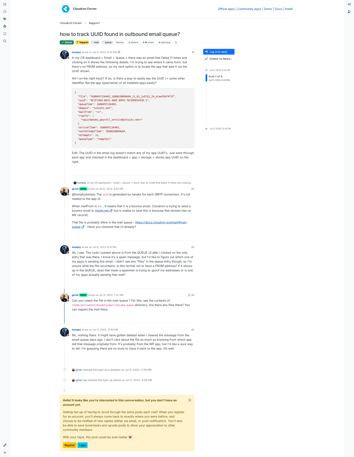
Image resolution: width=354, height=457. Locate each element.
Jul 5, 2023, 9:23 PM (105, 52)
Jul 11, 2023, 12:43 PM (105, 329)
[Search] (4, 41)
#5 (192, 329)
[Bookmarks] (4, 34)
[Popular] (4, 26)
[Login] (349, 4)
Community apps (249, 9)
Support (83, 42)
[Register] (349, 12)
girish (75, 188)
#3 (192, 247)
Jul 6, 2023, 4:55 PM (111, 188)
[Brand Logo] (65, 8)
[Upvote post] (185, 171)
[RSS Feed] (176, 42)
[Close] (189, 400)
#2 (192, 188)
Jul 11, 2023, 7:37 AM (111, 294)
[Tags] (4, 19)
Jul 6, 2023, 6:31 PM (104, 247)
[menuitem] (349, 4)
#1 (193, 52)
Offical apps (226, 9)
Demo (268, 9)
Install (289, 9)
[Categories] (4, 4)
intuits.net (101, 210)
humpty (76, 52)
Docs (278, 9)
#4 (192, 294)
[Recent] (4, 12)
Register (70, 445)
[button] (4, 445)
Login (82, 445)
